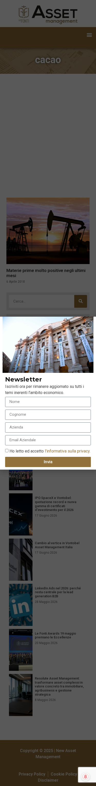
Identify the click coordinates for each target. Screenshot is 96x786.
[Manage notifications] (85, 777)
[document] (48, 393)
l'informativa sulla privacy (67, 450)
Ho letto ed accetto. (49, 450)
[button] (88, 324)
